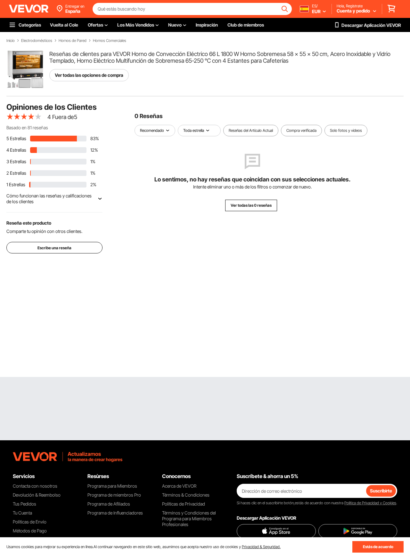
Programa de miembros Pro (114, 495)
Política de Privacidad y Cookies (370, 502)
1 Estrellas (15, 184)
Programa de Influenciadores (115, 512)
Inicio (10, 40)
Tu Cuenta (22, 512)
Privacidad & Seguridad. (261, 546)
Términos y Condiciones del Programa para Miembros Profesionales (189, 518)
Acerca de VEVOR (179, 486)
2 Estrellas (16, 173)
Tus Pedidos (24, 504)
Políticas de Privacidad (183, 504)
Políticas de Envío (29, 521)
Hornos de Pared (72, 40)
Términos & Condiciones (185, 495)
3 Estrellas (16, 161)
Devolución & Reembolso (37, 495)
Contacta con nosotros (35, 486)
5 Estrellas (16, 138)
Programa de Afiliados (108, 504)
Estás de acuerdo (378, 546)
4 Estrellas (16, 150)
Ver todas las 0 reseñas (251, 205)
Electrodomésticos (36, 40)
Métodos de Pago (30, 530)
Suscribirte (381, 490)
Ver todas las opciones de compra (89, 75)
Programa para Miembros (112, 486)
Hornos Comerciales (109, 40)
